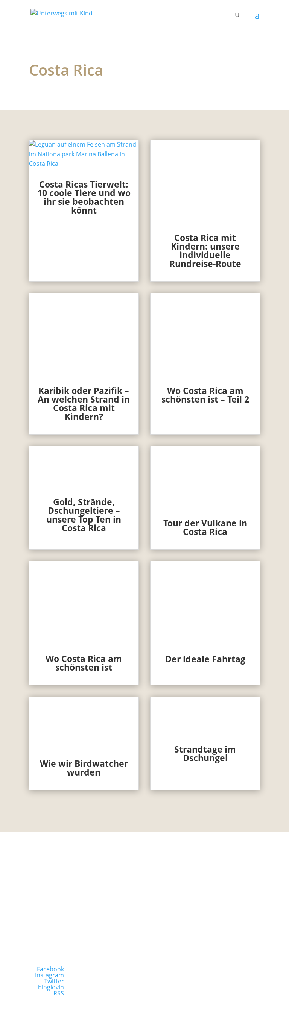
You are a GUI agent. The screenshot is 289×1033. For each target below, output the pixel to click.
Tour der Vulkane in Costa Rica (205, 527)
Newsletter (83, 917)
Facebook (50, 969)
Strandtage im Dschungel (205, 753)
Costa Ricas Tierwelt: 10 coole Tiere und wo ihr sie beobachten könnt (84, 197)
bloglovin (51, 987)
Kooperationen (205, 917)
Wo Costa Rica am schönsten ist (84, 663)
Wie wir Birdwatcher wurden (84, 767)
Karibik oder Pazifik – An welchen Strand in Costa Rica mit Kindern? (84, 404)
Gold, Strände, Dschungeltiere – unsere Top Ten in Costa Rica (83, 515)
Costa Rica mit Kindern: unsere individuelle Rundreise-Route (205, 251)
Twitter (54, 981)
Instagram (49, 975)
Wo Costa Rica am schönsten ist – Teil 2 (205, 395)
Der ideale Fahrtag (205, 659)
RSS (58, 993)
